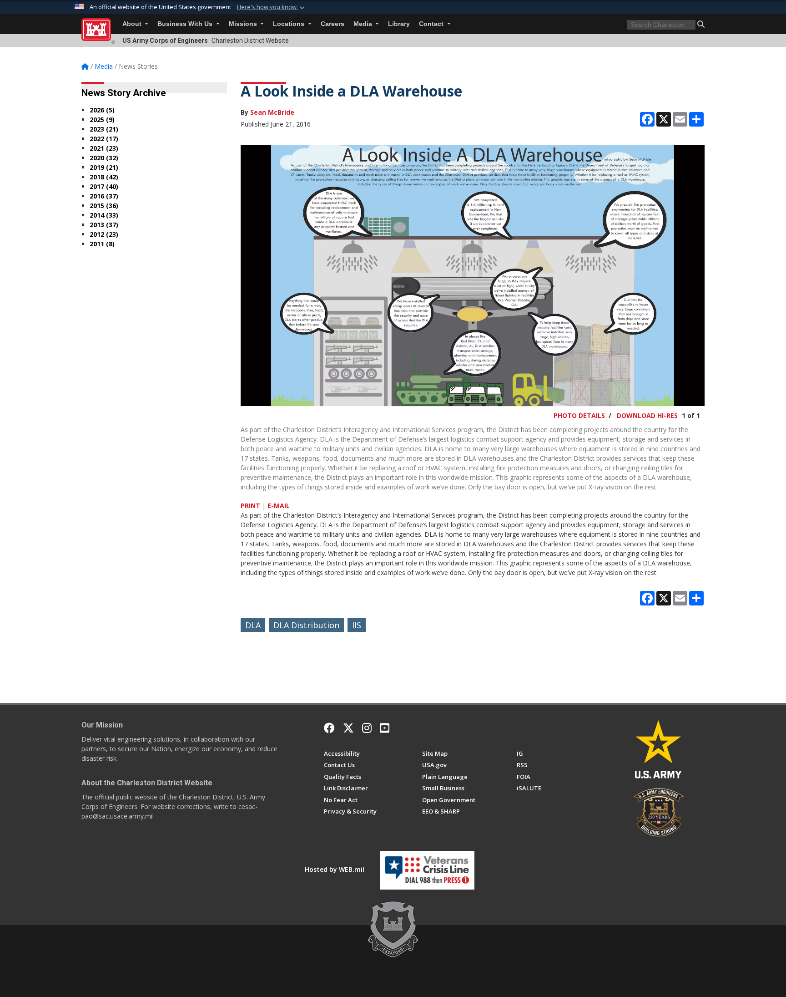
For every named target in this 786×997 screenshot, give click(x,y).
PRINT (250, 505)
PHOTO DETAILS (579, 415)
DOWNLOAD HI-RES (647, 415)
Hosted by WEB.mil (334, 869)
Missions (244, 23)
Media (363, 23)
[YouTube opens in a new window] (384, 728)
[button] (271, 7)
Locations (289, 23)
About (132, 23)
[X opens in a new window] (348, 728)
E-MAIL (278, 505)
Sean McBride (272, 112)
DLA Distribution (306, 625)
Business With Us (185, 23)
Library (399, 23)
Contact (432, 23)
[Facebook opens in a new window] (329, 728)
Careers (332, 23)
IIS (356, 625)
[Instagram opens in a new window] (367, 728)
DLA (253, 625)
